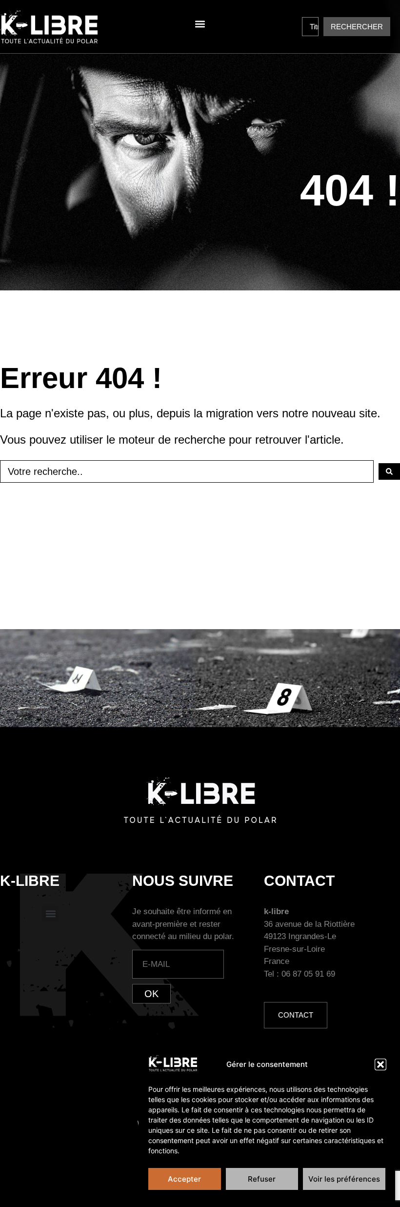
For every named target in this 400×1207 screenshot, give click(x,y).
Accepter (184, 1179)
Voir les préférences (344, 1179)
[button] (380, 1064)
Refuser (262, 1179)
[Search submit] (389, 471)
